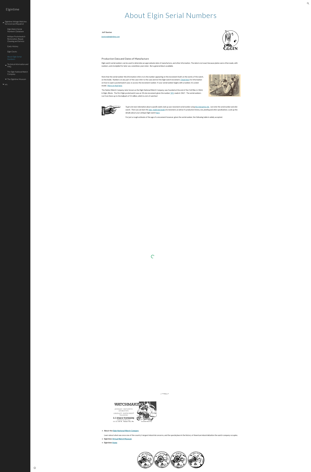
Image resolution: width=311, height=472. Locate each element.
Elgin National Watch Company (126, 431)
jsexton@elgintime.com (111, 37)
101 (172, 93)
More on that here (114, 86)
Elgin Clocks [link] (12, 51)
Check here (185, 80)
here (158, 113)
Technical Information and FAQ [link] (17, 65)
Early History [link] (12, 46)
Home (114, 443)
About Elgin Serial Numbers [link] (14, 57)
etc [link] (6, 84)
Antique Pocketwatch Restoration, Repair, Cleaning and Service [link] (16, 38)
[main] (171, 15)
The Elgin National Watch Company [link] (17, 73)
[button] (308, 3)
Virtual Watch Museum (122, 439)
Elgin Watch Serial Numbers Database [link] (15, 30)
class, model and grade (157, 110)
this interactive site (202, 107)
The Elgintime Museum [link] (16, 79)
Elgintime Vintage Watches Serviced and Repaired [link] (16, 22)
